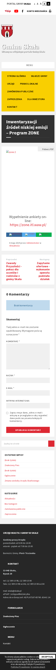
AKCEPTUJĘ (47, 656)
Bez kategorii (11, 503)
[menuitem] (16, 76)
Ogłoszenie (10, 475)
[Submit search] (51, 444)
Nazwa (10, 375)
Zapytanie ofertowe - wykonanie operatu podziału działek (43, 271)
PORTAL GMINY (19, 3)
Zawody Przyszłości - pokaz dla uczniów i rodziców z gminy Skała (14, 271)
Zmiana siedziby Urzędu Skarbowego (22, 480)
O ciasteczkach (38, 667)
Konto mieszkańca (37, 11)
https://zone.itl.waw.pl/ (28, 224)
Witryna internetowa (18, 400)
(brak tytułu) (10, 460)
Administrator (32, 242)
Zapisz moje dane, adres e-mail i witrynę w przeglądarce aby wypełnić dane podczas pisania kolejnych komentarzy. (28, 416)
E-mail (10, 388)
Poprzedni (11, 259)
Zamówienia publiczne (15, 509)
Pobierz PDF (48, 149)
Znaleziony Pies (12, 465)
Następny (45, 259)
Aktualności (14, 245)
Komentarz (13, 341)
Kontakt (6, 643)
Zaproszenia (10, 514)
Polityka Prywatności (20, 667)
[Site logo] (7, 37)
